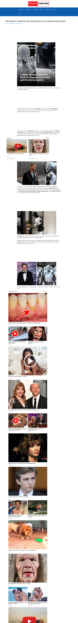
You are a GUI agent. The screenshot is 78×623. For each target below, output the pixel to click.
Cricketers (53, 9)
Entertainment (21, 9)
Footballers (47, 9)
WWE (41, 9)
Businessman (28, 9)
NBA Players (36, 9)
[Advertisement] (39, 34)
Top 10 (19, 14)
